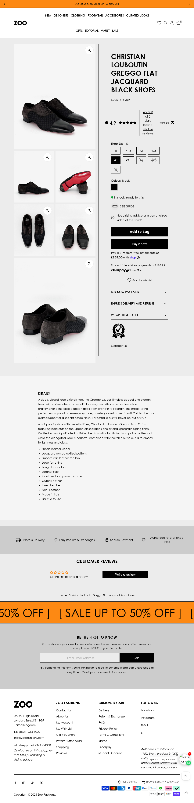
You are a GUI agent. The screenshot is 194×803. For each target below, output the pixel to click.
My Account (64, 722)
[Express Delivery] (18, 540)
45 (117, 170)
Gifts (79, 30)
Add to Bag (139, 231)
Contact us (119, 345)
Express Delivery (34, 540)
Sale (115, 30)
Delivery (104, 710)
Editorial (92, 30)
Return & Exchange (112, 716)
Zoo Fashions (46, 794)
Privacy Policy (108, 728)
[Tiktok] (32, 783)
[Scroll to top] (186, 792)
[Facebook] (15, 783)
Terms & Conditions (111, 734)
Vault (105, 30)
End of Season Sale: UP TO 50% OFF (97, 3)
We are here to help (125, 315)
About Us (62, 716)
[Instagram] (23, 783)
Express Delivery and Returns (132, 303)
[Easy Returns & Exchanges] (56, 540)
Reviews (61, 753)
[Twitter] (41, 783)
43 (115, 160)
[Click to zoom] (89, 50)
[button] (139, 206)
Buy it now (139, 244)
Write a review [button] (125, 574)
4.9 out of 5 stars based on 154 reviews (147, 122)
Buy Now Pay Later (125, 292)
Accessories (114, 15)
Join (136, 658)
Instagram (148, 718)
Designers (61, 15)
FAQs (102, 722)
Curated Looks (137, 15)
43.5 (128, 160)
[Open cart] (178, 23)
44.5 (155, 160)
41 (115, 150)
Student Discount (110, 753)
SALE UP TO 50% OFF (112, 612)
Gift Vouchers (65, 734)
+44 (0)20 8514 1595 (27, 732)
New (48, 15)
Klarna (103, 741)
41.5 (128, 150)
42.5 (153, 150)
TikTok (145, 725)
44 (143, 160)
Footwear (95, 15)
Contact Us (63, 710)
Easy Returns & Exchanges (77, 540)
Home (63, 595)
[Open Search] (165, 23)
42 (141, 150)
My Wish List (64, 728)
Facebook (148, 710)
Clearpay (105, 747)
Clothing (78, 15)
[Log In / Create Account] (172, 23)
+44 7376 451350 (40, 745)
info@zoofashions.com (29, 737)
